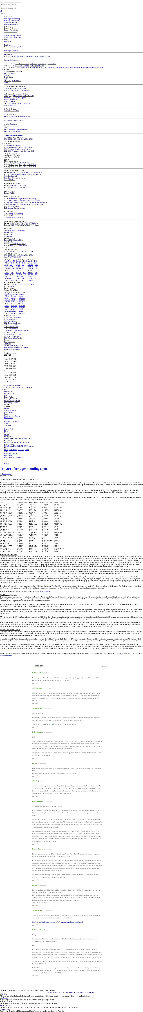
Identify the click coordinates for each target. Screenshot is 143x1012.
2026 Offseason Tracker (12, 336)
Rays (6, 265)
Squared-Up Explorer (11, 403)
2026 (11, 163)
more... (30, 438)
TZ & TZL (25, 446)
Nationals (8, 278)
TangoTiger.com (5, 1005)
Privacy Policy (91, 992)
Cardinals (19, 274)
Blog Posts (17, 37)
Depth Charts (8, 77)
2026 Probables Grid (11, 327)
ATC (5, 79)
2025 (6, 139)
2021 (22, 139)
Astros (30, 263)
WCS (31, 223)
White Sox (19, 268)
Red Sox (7, 267)
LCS (20, 223)
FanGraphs (8, 45)
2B (15, 284)
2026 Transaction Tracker (12, 323)
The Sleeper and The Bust (19, 56)
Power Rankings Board (12, 401)
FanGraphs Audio (23, 67)
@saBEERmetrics (6, 655)
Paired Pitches (9, 397)
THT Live (18, 66)
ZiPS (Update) (17, 96)
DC (14, 261)
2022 (18, 139)
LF (24, 284)
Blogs (6, 431)
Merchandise (8, 418)
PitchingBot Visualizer (11, 399)
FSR (18, 446)
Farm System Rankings (12, 349)
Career (33, 163)
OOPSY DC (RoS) (10, 105)
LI (23, 450)
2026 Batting (8, 214)
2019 (31, 139)
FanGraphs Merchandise (12, 20)
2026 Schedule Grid (10, 325)
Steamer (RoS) (9, 98)
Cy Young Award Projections (13, 120)
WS (16, 223)
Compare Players (25, 172)
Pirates (18, 278)
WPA (20, 450)
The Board (7, 344)
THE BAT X (16, 81)
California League (12, 204)
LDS (25, 223)
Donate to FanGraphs (11, 24)
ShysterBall (40, 66)
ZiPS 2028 (15, 111)
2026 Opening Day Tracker (13, 338)
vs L (11, 244)
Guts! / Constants (10, 410)
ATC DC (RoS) (9, 101)
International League (15, 199)
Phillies (7, 280)
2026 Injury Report (10, 319)
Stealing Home (75, 67)
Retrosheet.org (5, 1009)
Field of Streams (34, 56)
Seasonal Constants (10, 453)
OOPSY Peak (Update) (21, 90)
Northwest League (41, 202)
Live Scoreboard (9, 130)
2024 (10, 139)
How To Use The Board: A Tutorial (16, 347)
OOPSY (7, 83)
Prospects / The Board (11, 421)
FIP (5, 442)
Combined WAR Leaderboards (14, 230)
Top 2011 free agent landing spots (24, 469)
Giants (30, 276)
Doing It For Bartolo (88, 67)
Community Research (11, 60)
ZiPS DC (11, 73)
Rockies (30, 280)
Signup (6, 37)
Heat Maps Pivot (9, 393)
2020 (26, 139)
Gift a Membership (10, 22)
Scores (6, 423)
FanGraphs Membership (12, 19)
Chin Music (34, 67)
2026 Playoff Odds (10, 147)
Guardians (19, 261)
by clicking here (44, 591)
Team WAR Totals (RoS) (12, 257)
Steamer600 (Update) (20, 88)
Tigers (18, 265)
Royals (18, 263)
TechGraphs (42, 64)
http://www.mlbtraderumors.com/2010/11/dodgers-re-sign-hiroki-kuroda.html (57, 922)
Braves (7, 273)
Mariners (30, 267)
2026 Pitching (18, 214)
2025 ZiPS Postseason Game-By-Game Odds (19, 151)
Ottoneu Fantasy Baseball (12, 35)
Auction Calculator (10, 32)
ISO (16, 438)
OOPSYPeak (8, 90)
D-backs (30, 273)
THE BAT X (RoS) (23, 103)
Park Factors (8, 412)
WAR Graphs (8, 232)
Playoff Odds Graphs (25, 147)
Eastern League (13, 200)
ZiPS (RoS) (8, 96)
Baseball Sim (8, 391)
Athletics (30, 265)
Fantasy (32, 66)
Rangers (30, 268)
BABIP (13, 442)
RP (14, 286)
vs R (14, 244)
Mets (6, 276)
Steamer (7, 75)
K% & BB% (23, 438)
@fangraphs (52, 992)
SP (11, 286)
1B (13, 284)
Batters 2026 (8, 240)
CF (27, 284)
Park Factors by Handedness (13, 457)
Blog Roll (7, 41)
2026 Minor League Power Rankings (16, 330)
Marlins (7, 274)
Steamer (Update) (20, 98)
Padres (30, 278)
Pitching (12, 193)
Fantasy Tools (8, 429)
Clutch (27, 450)
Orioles (7, 263)
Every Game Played (10, 116)
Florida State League (38, 204)
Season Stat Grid (9, 180)
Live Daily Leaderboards (12, 131)
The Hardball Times (22, 64)
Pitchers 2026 (17, 240)
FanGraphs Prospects (11, 51)
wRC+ (12, 438)
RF (29, 284)
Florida (16, 206)
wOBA (6, 438)
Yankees (7, 268)
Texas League (35, 200)
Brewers (18, 273)
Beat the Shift (45, 56)
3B (21, 284)
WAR (6, 450)
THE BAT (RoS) (10, 103)
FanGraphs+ (52, 64)
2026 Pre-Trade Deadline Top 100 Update (18, 387)
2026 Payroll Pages (10, 321)
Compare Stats (37, 172)
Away (24, 244)
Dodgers (30, 274)
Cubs (17, 276)
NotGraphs (33, 64)
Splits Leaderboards (10, 176)
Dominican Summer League (15, 208)
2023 (14, 139)
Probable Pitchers (22, 130)
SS (18, 284)
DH (32, 284)
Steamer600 (8, 88)
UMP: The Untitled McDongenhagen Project (54, 67)
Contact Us (60, 992)
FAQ (11, 37)
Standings (7, 425)
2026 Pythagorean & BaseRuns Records (17, 149)
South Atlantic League (26, 202)
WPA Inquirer (8, 236)
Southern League (24, 200)
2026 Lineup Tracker (11, 329)
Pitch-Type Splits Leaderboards (14, 178)
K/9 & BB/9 (21, 442)
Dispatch (26, 66)
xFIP (8, 442)
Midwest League (12, 202)
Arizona (11, 206)
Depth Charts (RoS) (10, 99)
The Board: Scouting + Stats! (13, 345)
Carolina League (24, 204)
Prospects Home (9, 342)
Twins (18, 267)
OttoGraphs (100, 67)
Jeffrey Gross (6, 474)
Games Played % (24, 116)
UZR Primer (8, 446)
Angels (30, 261)
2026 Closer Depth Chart (12, 317)
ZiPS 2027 (7, 111)
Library (6, 408)
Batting (6, 193)
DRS (15, 446)
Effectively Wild (16, 47)
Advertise (69, 992)
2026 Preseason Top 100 (12, 385)
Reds (17, 280)
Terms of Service (79, 992)
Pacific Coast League (30, 199)
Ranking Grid (14, 172)
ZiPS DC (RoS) (28, 96)
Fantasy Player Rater (11, 30)
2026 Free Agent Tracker (12, 334)
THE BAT (7, 81)
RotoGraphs (8, 54)
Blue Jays (8, 261)
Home (19, 244)
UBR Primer (13, 450)
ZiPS (6, 73)
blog (120, 653)
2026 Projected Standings (12, 145)
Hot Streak (7, 395)
